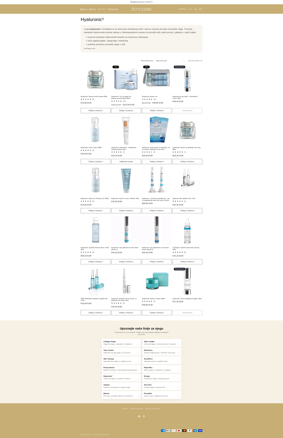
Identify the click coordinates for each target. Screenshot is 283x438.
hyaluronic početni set (149, 96)
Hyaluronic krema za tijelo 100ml (153, 298)
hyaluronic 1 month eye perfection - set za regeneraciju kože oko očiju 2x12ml (155, 199)
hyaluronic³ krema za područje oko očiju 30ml (187, 148)
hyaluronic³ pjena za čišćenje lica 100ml (95, 198)
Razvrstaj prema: (147, 61)
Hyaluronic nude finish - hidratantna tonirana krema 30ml (123, 148)
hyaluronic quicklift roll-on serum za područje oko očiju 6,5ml (123, 299)
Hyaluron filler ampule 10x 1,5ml (184, 198)
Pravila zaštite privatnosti (101, 434)
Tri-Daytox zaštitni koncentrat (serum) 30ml (186, 248)
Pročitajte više (89, 48)
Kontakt (125, 409)
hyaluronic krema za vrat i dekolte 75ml (125, 198)
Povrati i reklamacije (153, 409)
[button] (83, 9)
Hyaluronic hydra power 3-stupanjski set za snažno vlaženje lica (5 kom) (156, 148)
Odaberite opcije (126, 161)
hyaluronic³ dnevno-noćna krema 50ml (94, 96)
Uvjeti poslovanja (136, 409)
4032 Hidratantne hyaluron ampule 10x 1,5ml (94, 299)
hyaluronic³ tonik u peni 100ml (91, 147)
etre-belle (89, 434)
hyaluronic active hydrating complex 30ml (187, 298)
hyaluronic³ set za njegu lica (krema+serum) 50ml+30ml (121, 97)
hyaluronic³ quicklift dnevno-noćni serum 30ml (95, 248)
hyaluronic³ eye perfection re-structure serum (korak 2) (155, 248)
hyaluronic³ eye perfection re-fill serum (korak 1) (124, 248)
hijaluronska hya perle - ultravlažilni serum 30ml (185, 97)
